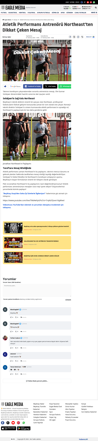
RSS (13, 439)
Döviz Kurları (70, 406)
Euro (75, 6)
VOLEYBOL (31, 13)
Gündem (52, 409)
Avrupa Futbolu (39, 420)
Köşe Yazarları (54, 404)
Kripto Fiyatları (70, 412)
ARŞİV (67, 2)
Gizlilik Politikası (87, 406)
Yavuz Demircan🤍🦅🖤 (18, 367)
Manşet (15, 20)
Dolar (67, 6)
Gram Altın (87, 6)
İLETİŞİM (72, 2)
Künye (83, 404)
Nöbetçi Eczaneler (71, 417)
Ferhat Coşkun (15, 338)
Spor (51, 412)
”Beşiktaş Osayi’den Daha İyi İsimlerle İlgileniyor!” (24, 193)
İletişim (84, 409)
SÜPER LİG (55, 13)
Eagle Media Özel (55, 406)
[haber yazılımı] (83, 439)
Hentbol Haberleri (39, 415)
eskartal (13, 354)
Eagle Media (7, 20)
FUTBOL (4, 13)
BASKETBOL (13, 13)
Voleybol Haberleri (40, 417)
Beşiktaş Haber (38, 404)
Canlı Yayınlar (38, 423)
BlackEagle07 (14, 309)
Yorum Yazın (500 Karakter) (12, 282)
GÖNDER (68, 300)
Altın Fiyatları (70, 409)
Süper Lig (52, 417)
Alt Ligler (52, 420)
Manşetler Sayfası (71, 404)
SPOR (63, 13)
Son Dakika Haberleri (89, 412)
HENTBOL (22, 13)
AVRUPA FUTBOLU (43, 13)
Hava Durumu (70, 415)
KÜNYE (77, 2)
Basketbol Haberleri (40, 412)
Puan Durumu (70, 420)
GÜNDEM (69, 13)
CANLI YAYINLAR (80, 13)
